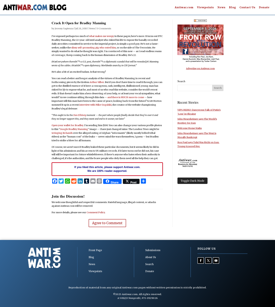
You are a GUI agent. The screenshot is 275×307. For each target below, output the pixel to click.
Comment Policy (96, 212)
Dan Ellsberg (79, 115)
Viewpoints (205, 7)
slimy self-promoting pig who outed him (93, 47)
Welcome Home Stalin (189, 128)
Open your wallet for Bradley (67, 125)
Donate (264, 7)
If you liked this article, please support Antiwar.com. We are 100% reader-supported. (107, 168)
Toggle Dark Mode (192, 180)
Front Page (95, 250)
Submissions (152, 250)
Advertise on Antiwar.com (200, 68)
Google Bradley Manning (74, 129)
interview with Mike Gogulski (95, 104)
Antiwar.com (184, 7)
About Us (150, 257)
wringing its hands (62, 133)
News (221, 7)
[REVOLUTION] (200, 61)
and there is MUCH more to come (125, 97)
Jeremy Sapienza (64, 28)
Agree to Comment (107, 223)
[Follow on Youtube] (216, 260)
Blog (232, 7)
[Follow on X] (208, 260)
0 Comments (104, 28)
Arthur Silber (97, 82)
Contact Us (247, 7)
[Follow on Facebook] (200, 260)
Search (149, 264)
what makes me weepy (101, 36)
